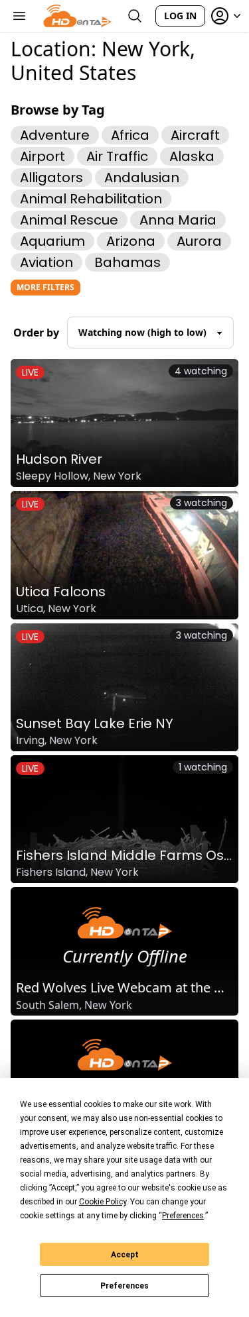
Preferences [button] (183, 1215)
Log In (180, 15)
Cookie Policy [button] (102, 1201)
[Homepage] (77, 16)
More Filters (45, 287)
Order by (36, 332)
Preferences (124, 1286)
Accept (125, 1254)
